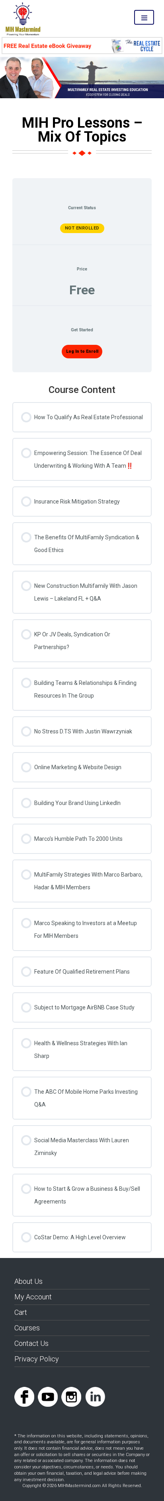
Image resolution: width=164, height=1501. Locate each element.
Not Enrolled (82, 228)
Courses (27, 1328)
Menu (144, 17)
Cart (20, 1312)
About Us (28, 1281)
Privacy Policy (36, 1359)
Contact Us (31, 1343)
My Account (33, 1297)
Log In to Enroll (82, 351)
